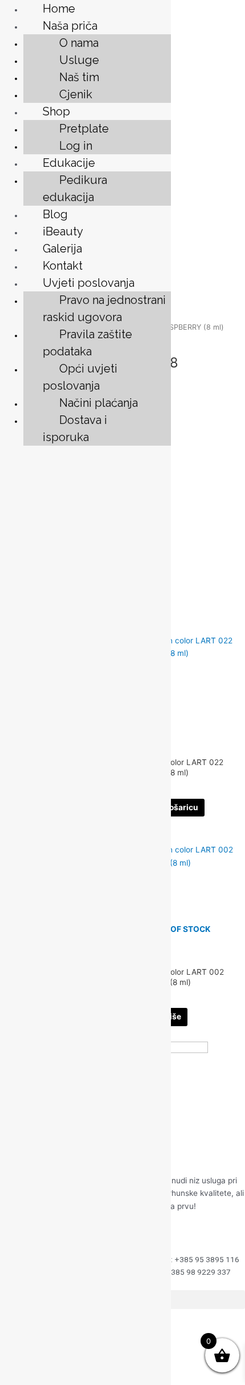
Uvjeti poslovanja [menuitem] (88, 283)
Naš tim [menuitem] (79, 77)
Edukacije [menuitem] (69, 163)
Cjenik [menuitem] (75, 94)
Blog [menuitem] (55, 214)
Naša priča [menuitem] (70, 26)
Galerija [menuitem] (62, 248)
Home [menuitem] (59, 8)
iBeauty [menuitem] (63, 231)
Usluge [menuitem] (79, 60)
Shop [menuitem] (56, 111)
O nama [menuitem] (79, 43)
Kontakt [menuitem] (63, 266)
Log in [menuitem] (75, 146)
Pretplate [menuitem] (84, 128)
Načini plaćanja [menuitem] (98, 403)
